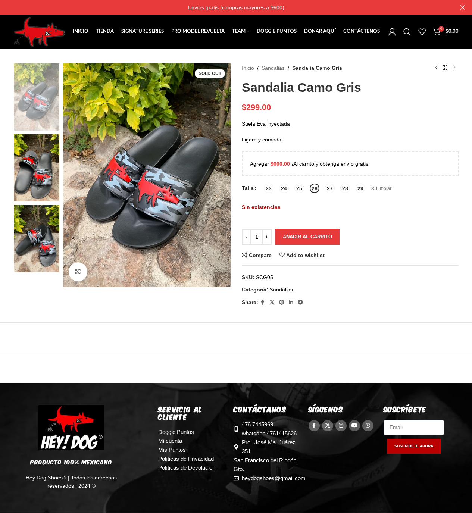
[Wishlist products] (422, 31)
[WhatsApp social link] (367, 425)
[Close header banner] (462, 7)
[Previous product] (436, 67)
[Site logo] (39, 31)
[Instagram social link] (341, 425)
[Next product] (454, 67)
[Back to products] (445, 67)
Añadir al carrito (307, 237)
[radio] (268, 188)
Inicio (248, 68)
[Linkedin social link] (291, 302)
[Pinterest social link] (282, 302)
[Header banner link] (236, 7)
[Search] (407, 31)
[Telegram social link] (300, 302)
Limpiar (383, 188)
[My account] (392, 31)
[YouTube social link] (354, 425)
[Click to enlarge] (78, 271)
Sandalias (273, 68)
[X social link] (272, 302)
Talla (248, 188)
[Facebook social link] (262, 302)
